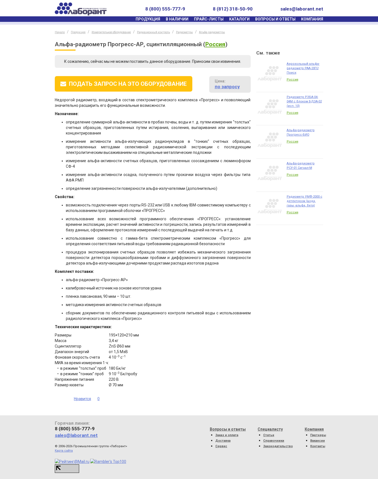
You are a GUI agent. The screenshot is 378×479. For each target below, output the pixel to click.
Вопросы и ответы (275, 19)
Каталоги (239, 19)
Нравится (82, 399)
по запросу (227, 86)
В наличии (177, 19)
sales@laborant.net (301, 9)
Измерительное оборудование (111, 32)
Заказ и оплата (226, 435)
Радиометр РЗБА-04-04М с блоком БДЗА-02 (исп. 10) (304, 101)
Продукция (148, 19)
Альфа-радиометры (212, 32)
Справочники (273, 440)
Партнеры (318, 435)
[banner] (81, 8)
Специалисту (270, 429)
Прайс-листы (209, 19)
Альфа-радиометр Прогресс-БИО (301, 132)
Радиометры (184, 32)
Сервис (221, 446)
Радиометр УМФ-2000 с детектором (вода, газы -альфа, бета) (304, 201)
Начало (60, 32)
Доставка (223, 440)
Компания (312, 19)
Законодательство (278, 446)
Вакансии (317, 440)
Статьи (268, 435)
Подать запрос (128, 84)
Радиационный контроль (153, 32)
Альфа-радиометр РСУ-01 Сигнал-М (301, 166)
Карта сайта (64, 450)
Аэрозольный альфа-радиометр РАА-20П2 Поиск (303, 68)
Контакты (317, 446)
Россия (215, 44)
